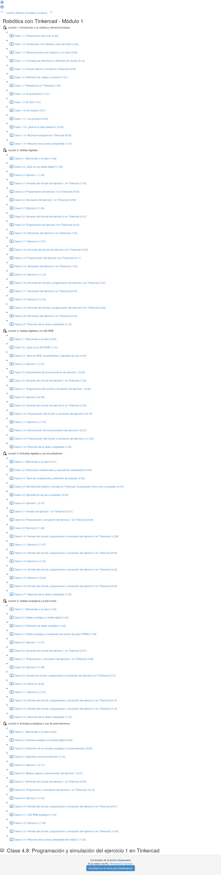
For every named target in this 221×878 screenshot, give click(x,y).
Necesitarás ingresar (121, 863)
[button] (2, 3)
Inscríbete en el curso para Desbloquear (111, 868)
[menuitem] (2, 8)
